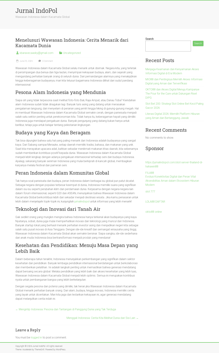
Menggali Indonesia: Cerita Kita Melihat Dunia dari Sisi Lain (103, 318)
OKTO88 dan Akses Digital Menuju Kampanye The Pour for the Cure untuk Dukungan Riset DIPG (172, 93)
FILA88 (149, 172)
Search (149, 38)
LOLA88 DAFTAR (155, 201)
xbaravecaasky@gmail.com (36, 53)
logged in (36, 337)
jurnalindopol (81, 201)
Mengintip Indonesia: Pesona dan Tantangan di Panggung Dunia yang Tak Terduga (65, 309)
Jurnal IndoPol (36, 10)
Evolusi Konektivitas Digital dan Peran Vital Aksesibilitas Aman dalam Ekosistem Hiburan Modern (172, 180)
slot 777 (150, 191)
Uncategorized (72, 53)
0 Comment (47, 61)
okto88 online (153, 211)
